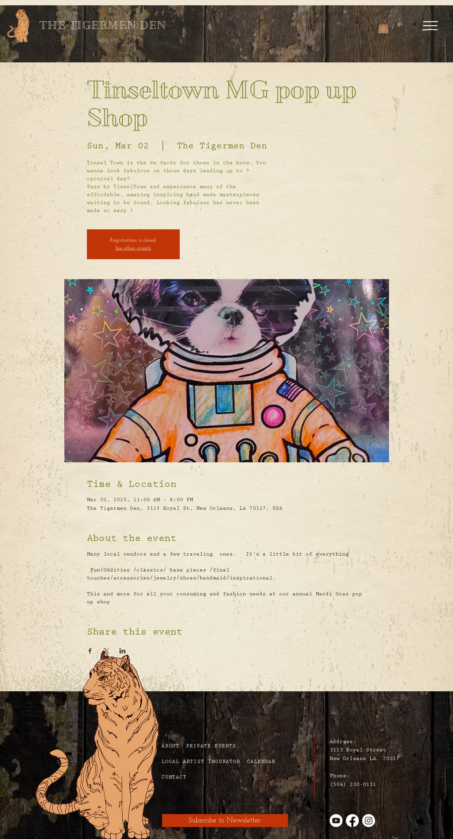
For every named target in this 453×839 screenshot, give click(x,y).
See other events (133, 248)
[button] (430, 25)
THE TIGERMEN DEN (102, 25)
